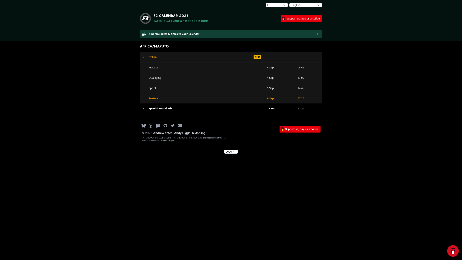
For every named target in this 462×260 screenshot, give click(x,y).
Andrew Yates (163, 133)
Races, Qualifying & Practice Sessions (181, 21)
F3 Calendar (171, 16)
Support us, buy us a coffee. (304, 18)
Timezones (154, 141)
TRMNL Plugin (167, 141)
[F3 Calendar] (145, 18)
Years (144, 141)
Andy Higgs (182, 133)
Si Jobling (199, 133)
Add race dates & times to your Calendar (174, 34)
